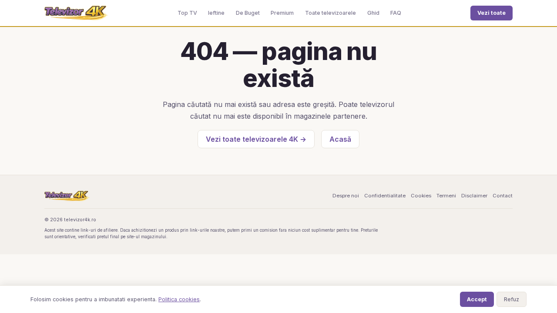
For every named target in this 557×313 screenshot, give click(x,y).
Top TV (187, 13)
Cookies (421, 196)
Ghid (373, 13)
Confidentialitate (385, 196)
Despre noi (345, 196)
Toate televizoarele (330, 13)
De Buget (248, 13)
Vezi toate (491, 13)
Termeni (446, 196)
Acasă (340, 139)
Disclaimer (474, 196)
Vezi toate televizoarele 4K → (256, 139)
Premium (282, 13)
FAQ (395, 13)
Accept (477, 299)
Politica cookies (179, 299)
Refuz (511, 299)
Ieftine (216, 13)
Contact (503, 196)
